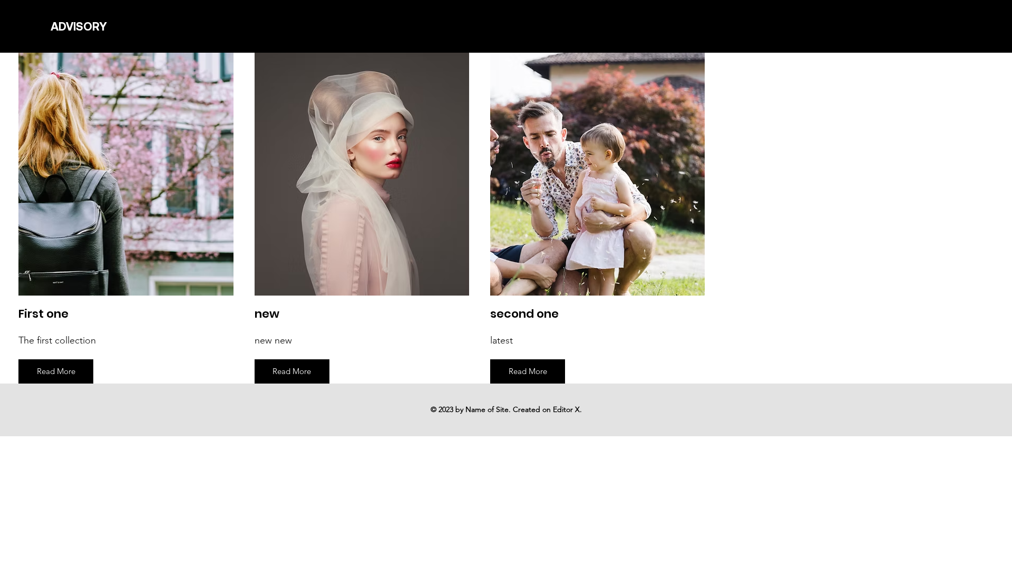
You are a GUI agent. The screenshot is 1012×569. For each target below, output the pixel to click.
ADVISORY (79, 26)
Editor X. (567, 409)
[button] (55, 371)
